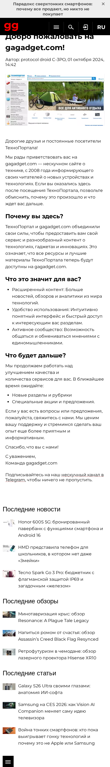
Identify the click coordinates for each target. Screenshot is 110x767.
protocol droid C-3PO (43, 59)
